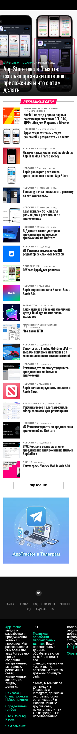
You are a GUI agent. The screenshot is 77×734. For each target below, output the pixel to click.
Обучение (41, 609)
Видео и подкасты (44, 604)
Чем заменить (16, 726)
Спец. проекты (16, 696)
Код (29, 609)
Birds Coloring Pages (15, 717)
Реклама (12, 693)
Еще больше (38, 485)
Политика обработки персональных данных (44, 638)
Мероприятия (17, 700)
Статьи (24, 604)
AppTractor (13, 627)
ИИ (53, 609)
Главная (10, 604)
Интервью (65, 604)
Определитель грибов (16, 708)
